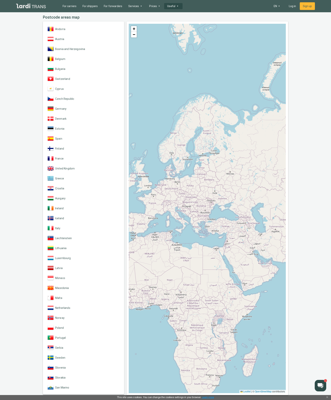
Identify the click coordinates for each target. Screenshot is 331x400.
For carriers (70, 6)
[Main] (31, 6)
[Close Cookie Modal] (327, 397)
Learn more (208, 397)
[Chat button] (320, 385)
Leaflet (247, 391)
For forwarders (113, 6)
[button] (134, 29)
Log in (292, 6)
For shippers (90, 6)
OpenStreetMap (263, 391)
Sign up (307, 6)
